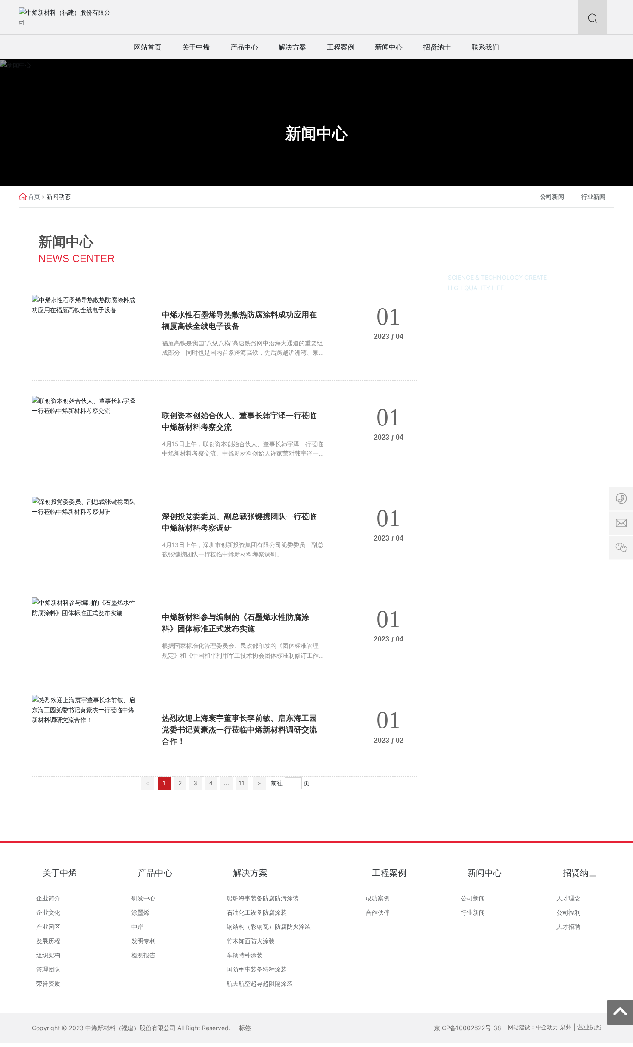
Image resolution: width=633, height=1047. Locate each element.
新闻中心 (316, 133)
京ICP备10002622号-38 (467, 1027)
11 (242, 783)
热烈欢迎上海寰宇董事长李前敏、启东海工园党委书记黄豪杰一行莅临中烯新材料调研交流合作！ (239, 729)
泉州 (566, 1027)
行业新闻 (593, 196)
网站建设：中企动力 (533, 1027)
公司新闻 (552, 196)
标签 (245, 1027)
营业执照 (589, 1027)
